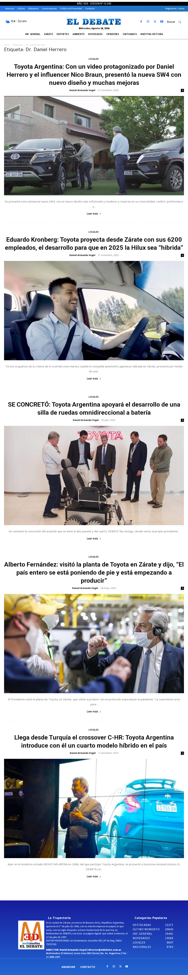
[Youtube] (161, 21)
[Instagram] (148, 21)
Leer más (92, 213)
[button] (175, 21)
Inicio (7, 44)
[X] (154, 21)
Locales (93, 59)
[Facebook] (141, 21)
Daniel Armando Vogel (82, 90)
